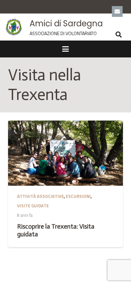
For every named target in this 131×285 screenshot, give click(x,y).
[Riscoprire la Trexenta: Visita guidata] (65, 153)
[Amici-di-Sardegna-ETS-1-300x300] (13, 27)
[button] (118, 34)
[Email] (117, 11)
